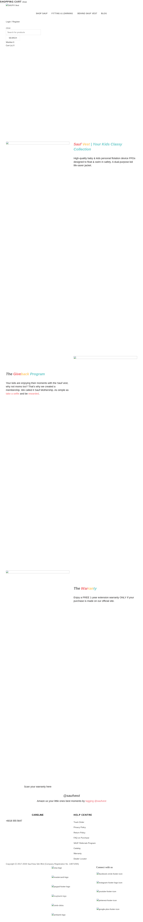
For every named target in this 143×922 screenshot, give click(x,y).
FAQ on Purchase (81, 838)
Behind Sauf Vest (87, 13)
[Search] (7, 25)
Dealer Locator (80, 859)
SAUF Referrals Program (85, 843)
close (24, 2)
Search (13, 38)
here (48, 786)
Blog (104, 13)
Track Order (79, 822)
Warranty (78, 853)
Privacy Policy (80, 827)
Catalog (77, 848)
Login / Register (13, 22)
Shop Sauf (42, 13)
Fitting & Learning (62, 13)
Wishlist (10, 42)
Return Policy (79, 832)
